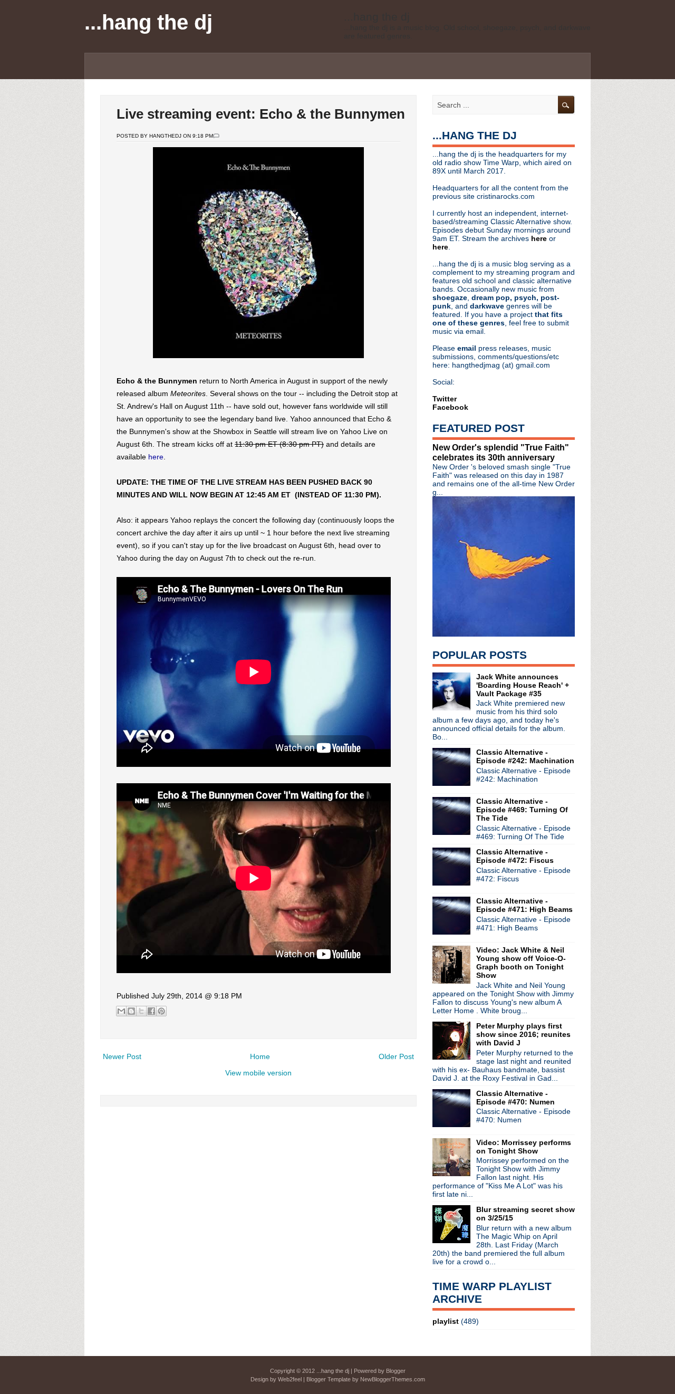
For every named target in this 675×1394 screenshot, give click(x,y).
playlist (445, 1321)
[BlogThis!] (131, 1011)
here (155, 457)
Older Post (396, 1056)
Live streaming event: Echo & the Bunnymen (261, 114)
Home (260, 1056)
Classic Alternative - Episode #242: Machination (525, 756)
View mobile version (258, 1073)
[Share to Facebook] (151, 1011)
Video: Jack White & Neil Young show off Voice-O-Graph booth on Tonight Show (521, 962)
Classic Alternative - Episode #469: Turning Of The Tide (522, 809)
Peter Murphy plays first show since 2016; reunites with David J (523, 1034)
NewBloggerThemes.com (392, 1379)
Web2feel (290, 1379)
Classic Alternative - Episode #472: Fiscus (515, 856)
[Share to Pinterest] (161, 1011)
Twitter (444, 399)
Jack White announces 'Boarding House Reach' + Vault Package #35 (522, 685)
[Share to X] (141, 1011)
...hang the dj (148, 22)
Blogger (396, 1371)
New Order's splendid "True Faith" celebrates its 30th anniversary (500, 452)
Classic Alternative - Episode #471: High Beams (524, 905)
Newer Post (122, 1056)
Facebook (450, 407)
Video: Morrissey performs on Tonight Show (523, 1146)
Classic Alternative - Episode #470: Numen (515, 1097)
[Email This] (121, 1011)
